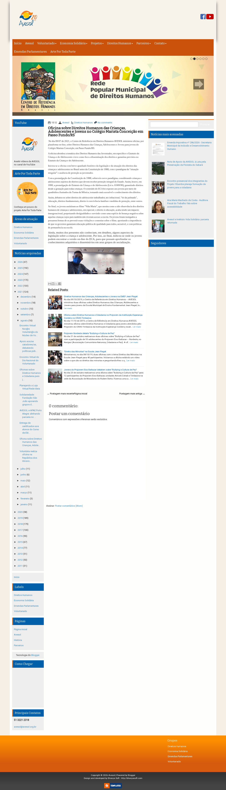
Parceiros (142, 43)
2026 (20, 262)
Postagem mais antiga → (132, 393)
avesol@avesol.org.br (25, 726)
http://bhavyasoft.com (131, 778)
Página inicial (80, 393)
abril (22, 486)
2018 (20, 524)
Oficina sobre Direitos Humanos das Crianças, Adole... (31, 442)
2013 (20, 553)
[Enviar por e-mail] (49, 284)
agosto (24, 320)
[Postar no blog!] (53, 284)
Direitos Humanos (119, 43)
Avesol (29, 43)
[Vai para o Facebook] (203, 17)
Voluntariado (46, 43)
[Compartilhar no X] (56, 284)
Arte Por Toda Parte (63, 51)
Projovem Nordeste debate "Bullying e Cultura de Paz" (89, 333)
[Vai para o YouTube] (210, 17)
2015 (20, 542)
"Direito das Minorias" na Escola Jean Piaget (85, 351)
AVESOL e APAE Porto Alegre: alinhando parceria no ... (31, 413)
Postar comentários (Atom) (69, 505)
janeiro (24, 504)
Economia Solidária (73, 43)
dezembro (26, 296)
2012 (20, 559)
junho (23, 474)
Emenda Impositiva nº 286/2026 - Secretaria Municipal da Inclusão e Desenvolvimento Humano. (189, 145)
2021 (20, 291)
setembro (25, 314)
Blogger (35, 655)
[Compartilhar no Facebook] (59, 284)
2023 (20, 280)
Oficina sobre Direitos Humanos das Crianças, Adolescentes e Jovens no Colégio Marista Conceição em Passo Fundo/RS (95, 131)
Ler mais (68, 308)
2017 (20, 530)
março (24, 492)
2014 (20, 547)
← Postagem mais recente (60, 393)
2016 (20, 536)
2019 (20, 518)
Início (18, 43)
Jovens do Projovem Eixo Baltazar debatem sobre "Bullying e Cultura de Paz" (100, 369)
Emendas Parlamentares (30, 51)
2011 (20, 565)
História (18, 640)
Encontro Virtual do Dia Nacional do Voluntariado (29, 360)
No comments (105, 122)
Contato (159, 43)
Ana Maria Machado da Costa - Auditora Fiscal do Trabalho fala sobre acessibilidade (187, 203)
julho (23, 468)
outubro (24, 308)
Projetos (96, 43)
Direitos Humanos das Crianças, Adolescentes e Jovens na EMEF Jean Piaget (101, 296)
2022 (20, 285)
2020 (20, 512)
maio (23, 480)
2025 (20, 268)
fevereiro (25, 498)
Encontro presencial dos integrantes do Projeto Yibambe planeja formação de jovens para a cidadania (187, 184)
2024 (20, 274)
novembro (25, 302)
